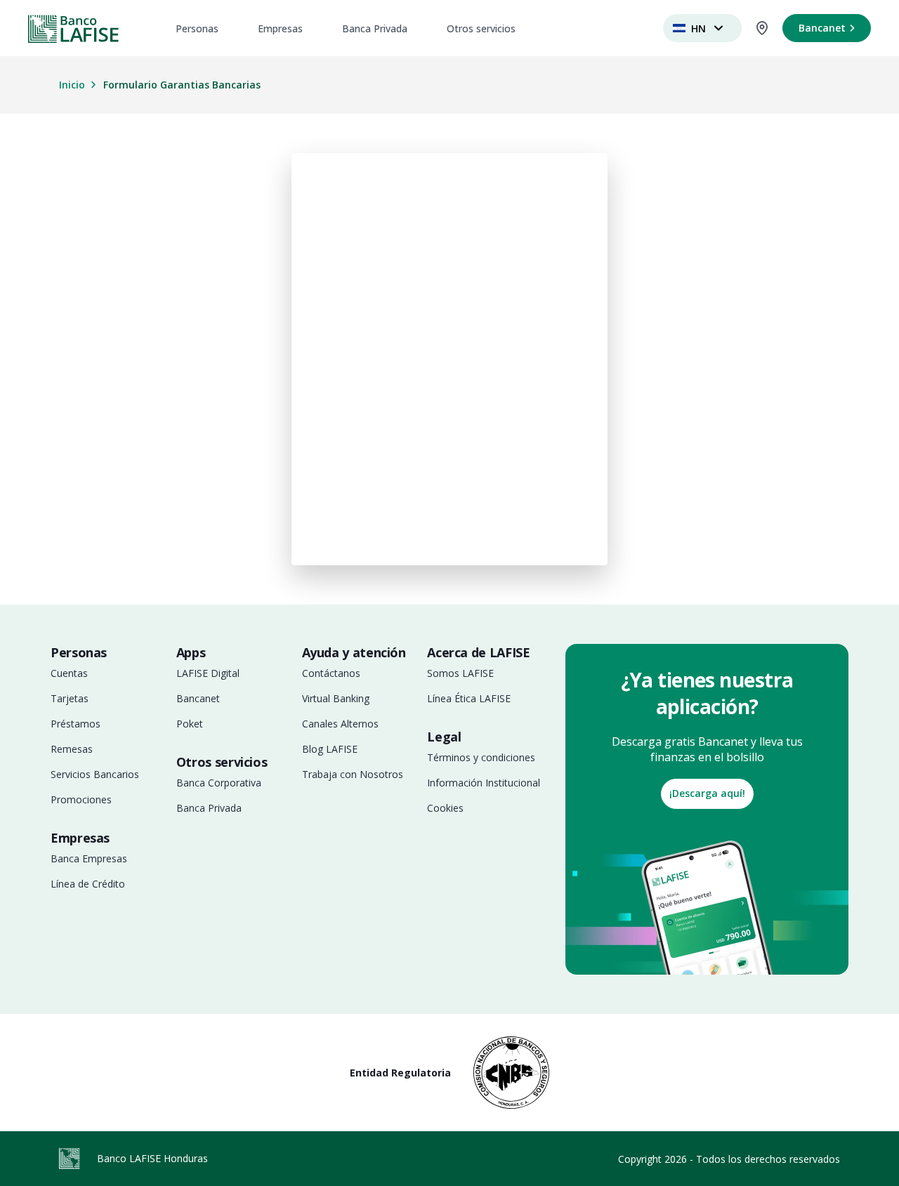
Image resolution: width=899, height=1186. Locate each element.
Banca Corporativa (218, 782)
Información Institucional (483, 782)
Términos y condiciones (481, 757)
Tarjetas (69, 698)
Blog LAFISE (329, 749)
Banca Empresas (89, 858)
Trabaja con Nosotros (352, 774)
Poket (189, 723)
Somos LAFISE (460, 673)
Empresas (280, 28)
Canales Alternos (340, 723)
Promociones (81, 799)
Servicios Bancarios (95, 774)
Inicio (72, 84)
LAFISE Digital (207, 673)
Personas (197, 28)
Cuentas (69, 673)
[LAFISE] (73, 28)
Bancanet (198, 698)
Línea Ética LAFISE (469, 698)
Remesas (72, 749)
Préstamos (75, 723)
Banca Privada (374, 28)
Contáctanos (331, 673)
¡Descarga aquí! (707, 793)
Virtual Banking (335, 698)
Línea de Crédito (88, 883)
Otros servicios (481, 28)
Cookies (445, 808)
